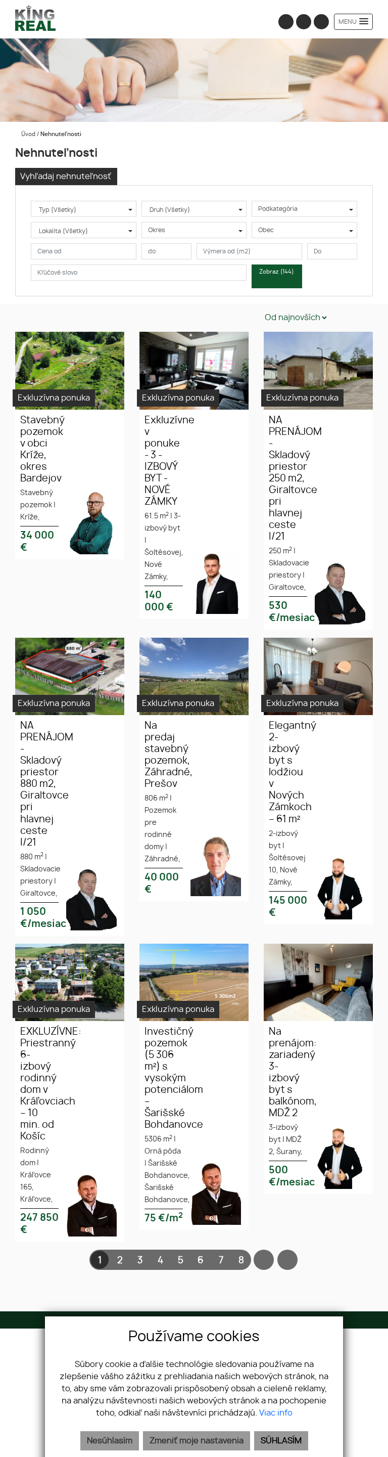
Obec (266, 230)
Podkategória (278, 209)
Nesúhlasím (109, 1441)
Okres (156, 230)
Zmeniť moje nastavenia (197, 1441)
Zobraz (276, 272)
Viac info (276, 1413)
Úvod (27, 134)
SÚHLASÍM (281, 1441)
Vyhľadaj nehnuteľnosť (65, 176)
